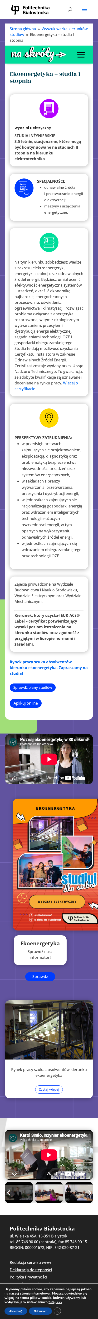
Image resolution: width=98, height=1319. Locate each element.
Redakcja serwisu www (30, 1262)
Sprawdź (40, 976)
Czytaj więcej (49, 1089)
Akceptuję (15, 1311)
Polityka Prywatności (28, 1277)
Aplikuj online (26, 703)
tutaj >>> (55, 1302)
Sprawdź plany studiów (32, 687)
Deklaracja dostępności (31, 1269)
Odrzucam (40, 1311)
